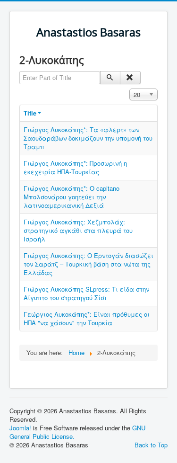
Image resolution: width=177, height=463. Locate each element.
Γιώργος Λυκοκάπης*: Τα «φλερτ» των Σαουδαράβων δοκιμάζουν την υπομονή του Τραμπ (88, 138)
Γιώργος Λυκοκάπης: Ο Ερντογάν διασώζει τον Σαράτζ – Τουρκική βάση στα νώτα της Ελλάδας (88, 264)
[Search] (110, 77)
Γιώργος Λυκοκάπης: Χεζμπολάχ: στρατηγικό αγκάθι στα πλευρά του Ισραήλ (78, 230)
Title (30, 112)
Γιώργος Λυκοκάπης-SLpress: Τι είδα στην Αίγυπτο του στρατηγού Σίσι (86, 293)
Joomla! (20, 427)
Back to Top (151, 444)
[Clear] (130, 77)
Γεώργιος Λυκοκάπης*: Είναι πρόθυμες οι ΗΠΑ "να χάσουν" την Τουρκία (87, 318)
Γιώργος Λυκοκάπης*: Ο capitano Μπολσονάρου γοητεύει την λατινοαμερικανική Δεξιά (71, 197)
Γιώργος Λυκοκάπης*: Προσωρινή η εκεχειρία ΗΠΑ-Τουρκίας (75, 167)
